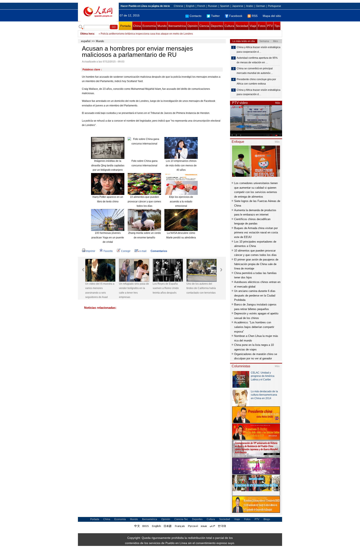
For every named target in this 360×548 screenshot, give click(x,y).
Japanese (237, 6)
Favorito (108, 251)
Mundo (162, 25)
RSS (255, 15)
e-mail (142, 251)
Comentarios (159, 251)
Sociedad (242, 25)
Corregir (125, 251)
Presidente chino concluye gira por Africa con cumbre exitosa (256, 81)
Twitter (215, 15)
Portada (125, 25)
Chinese (178, 6)
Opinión (193, 25)
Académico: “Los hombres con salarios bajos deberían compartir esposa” (254, 327)
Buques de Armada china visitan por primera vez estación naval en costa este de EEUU (256, 233)
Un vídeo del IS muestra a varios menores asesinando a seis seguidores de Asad (99, 290)
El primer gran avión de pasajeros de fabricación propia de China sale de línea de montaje (256, 264)
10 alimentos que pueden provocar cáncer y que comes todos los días (144, 201)
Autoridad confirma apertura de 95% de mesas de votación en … (257, 60)
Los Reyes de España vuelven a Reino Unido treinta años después (166, 288)
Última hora (87, 33)
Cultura (229, 25)
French (201, 6)
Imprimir (90, 251)
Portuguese (274, 6)
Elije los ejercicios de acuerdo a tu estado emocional (181, 201)
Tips (277, 25)
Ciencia (204, 25)
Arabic (249, 6)
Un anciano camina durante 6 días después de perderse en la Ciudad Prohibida (254, 295)
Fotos (261, 25)
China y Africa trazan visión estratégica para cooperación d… (258, 49)
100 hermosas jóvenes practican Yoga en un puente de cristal (107, 237)
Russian (212, 6)
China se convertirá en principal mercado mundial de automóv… (255, 71)
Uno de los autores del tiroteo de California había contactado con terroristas (201, 288)
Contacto (195, 15)
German (260, 6)
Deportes (217, 25)
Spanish (224, 6)
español (85, 41)
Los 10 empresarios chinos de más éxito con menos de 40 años (181, 165)
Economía (149, 25)
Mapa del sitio (272, 15)
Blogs (267, 519)
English (190, 6)
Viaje (253, 25)
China (137, 25)
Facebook (235, 15)
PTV (270, 25)
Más (277, 102)
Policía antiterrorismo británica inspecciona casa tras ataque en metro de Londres (147, 33)
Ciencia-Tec (181, 519)
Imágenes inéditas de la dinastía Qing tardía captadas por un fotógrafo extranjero (107, 165)
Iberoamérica (177, 25)
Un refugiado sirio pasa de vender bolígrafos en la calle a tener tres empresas (134, 290)
